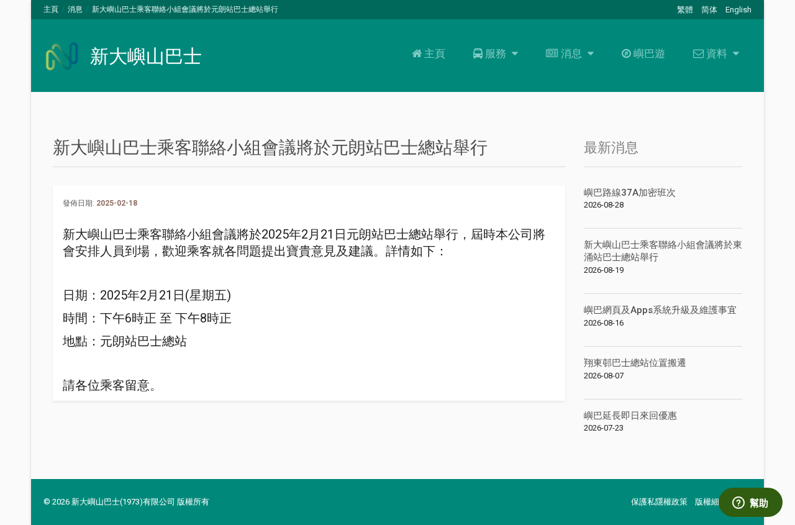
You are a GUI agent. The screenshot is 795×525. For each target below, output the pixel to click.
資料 (717, 53)
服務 (496, 53)
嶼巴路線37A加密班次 (630, 192)
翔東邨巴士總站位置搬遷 (635, 362)
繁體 (685, 9)
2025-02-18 (116, 203)
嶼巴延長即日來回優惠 (630, 415)
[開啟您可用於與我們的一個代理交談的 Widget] (750, 503)
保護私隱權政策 (659, 501)
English (738, 9)
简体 (709, 9)
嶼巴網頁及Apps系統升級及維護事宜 (660, 310)
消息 (75, 9)
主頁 (50, 9)
